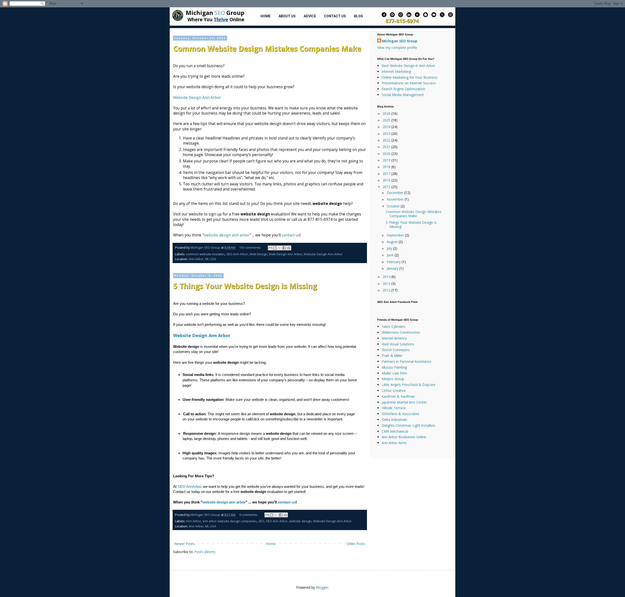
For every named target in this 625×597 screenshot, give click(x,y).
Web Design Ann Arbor (285, 254)
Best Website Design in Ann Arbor (408, 65)
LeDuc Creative (394, 390)
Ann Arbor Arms (394, 442)
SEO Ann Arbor (237, 254)
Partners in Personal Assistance (406, 361)
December (395, 192)
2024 (387, 126)
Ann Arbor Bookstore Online (404, 437)
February (394, 261)
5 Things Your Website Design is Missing (245, 286)
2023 (387, 133)
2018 (387, 166)
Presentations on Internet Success (409, 83)
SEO (261, 521)
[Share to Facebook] (284, 247)
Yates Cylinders (394, 326)
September (396, 235)
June (391, 255)
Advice (310, 16)
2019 (387, 160)
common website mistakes (205, 254)
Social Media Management (403, 94)
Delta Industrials (394, 419)
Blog (358, 16)
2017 (387, 173)
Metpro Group (393, 378)
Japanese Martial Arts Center (404, 402)
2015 (387, 186)
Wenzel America (394, 338)
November (396, 199)
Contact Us (335, 16)
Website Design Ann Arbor (197, 97)
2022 (387, 140)
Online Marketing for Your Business (410, 77)
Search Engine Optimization (403, 88)
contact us (291, 235)
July (390, 248)
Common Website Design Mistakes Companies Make (267, 48)
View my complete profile (397, 47)
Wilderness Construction (401, 332)
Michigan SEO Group (399, 41)
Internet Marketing (396, 71)
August (393, 241)
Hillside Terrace (394, 407)
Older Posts (356, 543)
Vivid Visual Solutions (398, 344)
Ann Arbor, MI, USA (202, 259)
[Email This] (270, 247)
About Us (287, 16)
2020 (387, 153)
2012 (387, 290)
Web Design (258, 254)
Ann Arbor (193, 521)
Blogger (322, 587)
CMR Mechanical (395, 431)
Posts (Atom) (204, 551)
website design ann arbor (227, 235)
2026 (387, 113)
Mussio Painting (394, 367)
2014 (387, 276)
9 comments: (249, 515)
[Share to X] (279, 247)
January (393, 268)
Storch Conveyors (396, 349)
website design (300, 521)
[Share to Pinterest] (288, 247)
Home (265, 16)
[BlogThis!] (274, 247)
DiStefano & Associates (400, 413)
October (394, 206)
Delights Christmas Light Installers (408, 425)
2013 (387, 283)
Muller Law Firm (394, 373)
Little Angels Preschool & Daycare (409, 384)
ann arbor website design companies (229, 521)
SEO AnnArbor (189, 486)
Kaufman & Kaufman (398, 396)
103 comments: (250, 247)
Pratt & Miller (392, 355)
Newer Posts (184, 543)
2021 (387, 146)
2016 (387, 180)
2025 (387, 120)
